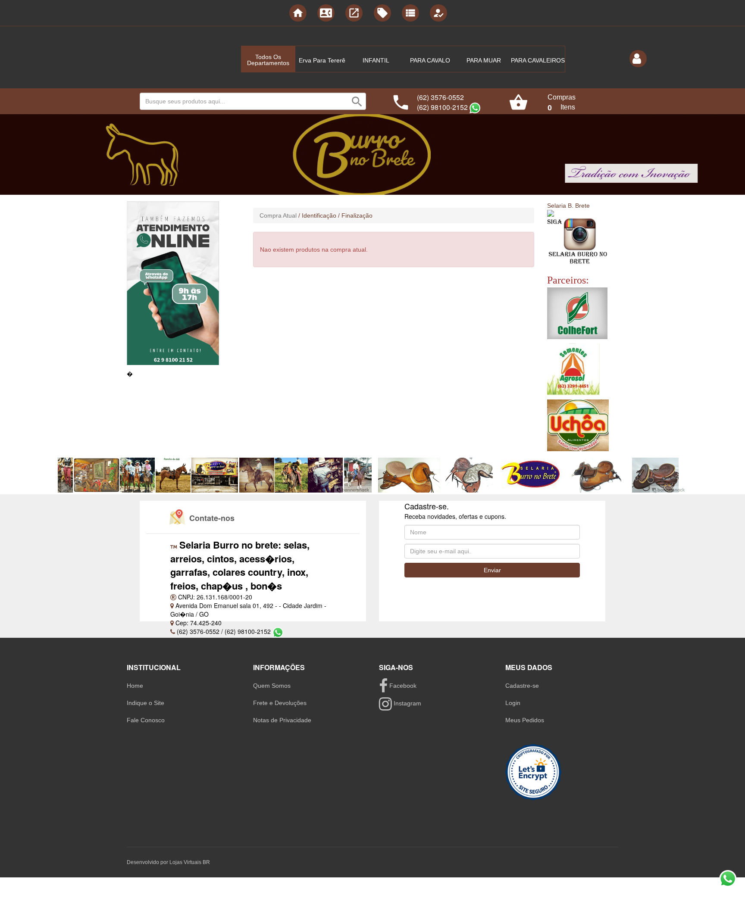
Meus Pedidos (524, 720)
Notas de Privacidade (282, 720)
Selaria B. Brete (568, 205)
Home (135, 685)
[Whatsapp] (475, 108)
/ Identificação (317, 215)
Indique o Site (145, 702)
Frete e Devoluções (280, 702)
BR (206, 862)
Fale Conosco (146, 720)
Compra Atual (278, 215)
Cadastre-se (522, 685)
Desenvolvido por (148, 862)
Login (512, 702)
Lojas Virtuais (186, 862)
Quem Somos (272, 685)
